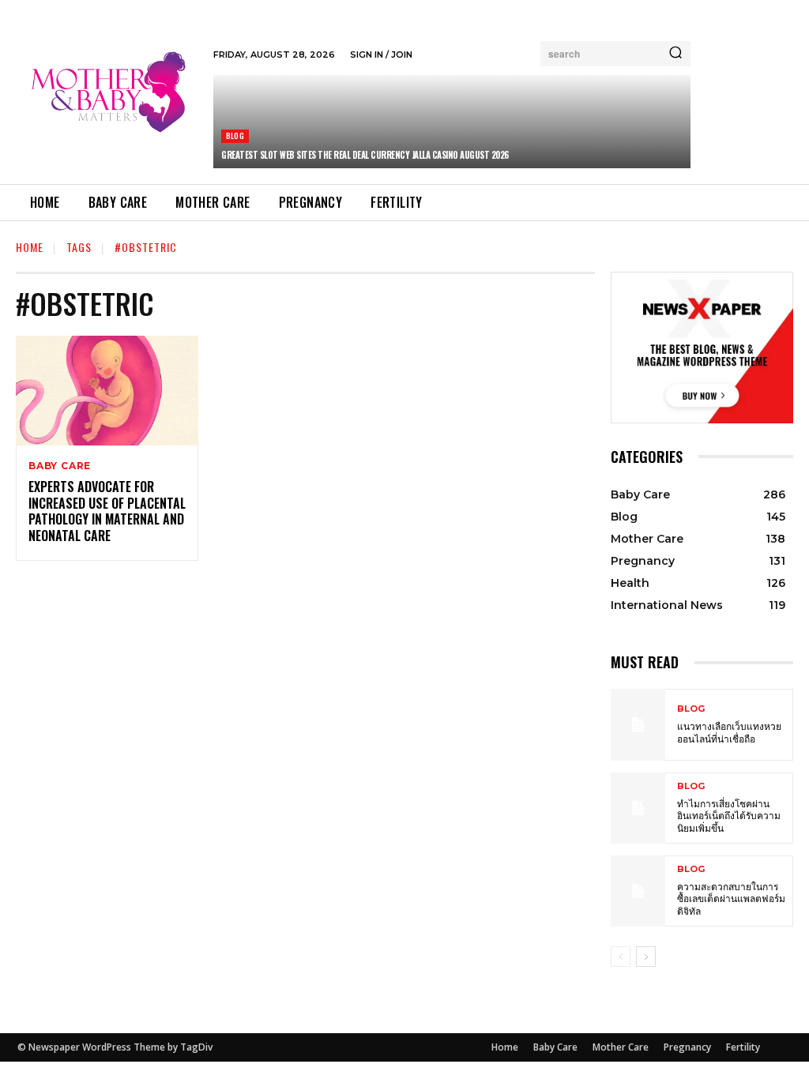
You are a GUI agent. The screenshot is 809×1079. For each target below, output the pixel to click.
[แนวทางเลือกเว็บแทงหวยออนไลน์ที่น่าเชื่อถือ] (638, 724)
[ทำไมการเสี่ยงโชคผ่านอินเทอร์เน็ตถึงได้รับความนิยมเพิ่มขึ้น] (638, 808)
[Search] (675, 53)
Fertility (743, 1047)
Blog (235, 135)
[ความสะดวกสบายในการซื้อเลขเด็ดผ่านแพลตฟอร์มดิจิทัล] (638, 891)
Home (29, 247)
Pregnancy (687, 1047)
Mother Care (621, 1047)
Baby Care (59, 466)
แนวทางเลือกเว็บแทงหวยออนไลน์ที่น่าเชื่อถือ (729, 732)
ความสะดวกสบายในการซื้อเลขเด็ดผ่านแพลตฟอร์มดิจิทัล (731, 898)
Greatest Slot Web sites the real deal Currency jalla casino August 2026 (365, 155)
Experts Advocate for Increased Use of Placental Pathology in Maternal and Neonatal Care (107, 511)
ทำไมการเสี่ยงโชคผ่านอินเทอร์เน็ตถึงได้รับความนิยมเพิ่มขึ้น (729, 815)
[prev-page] (620, 956)
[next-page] (646, 956)
